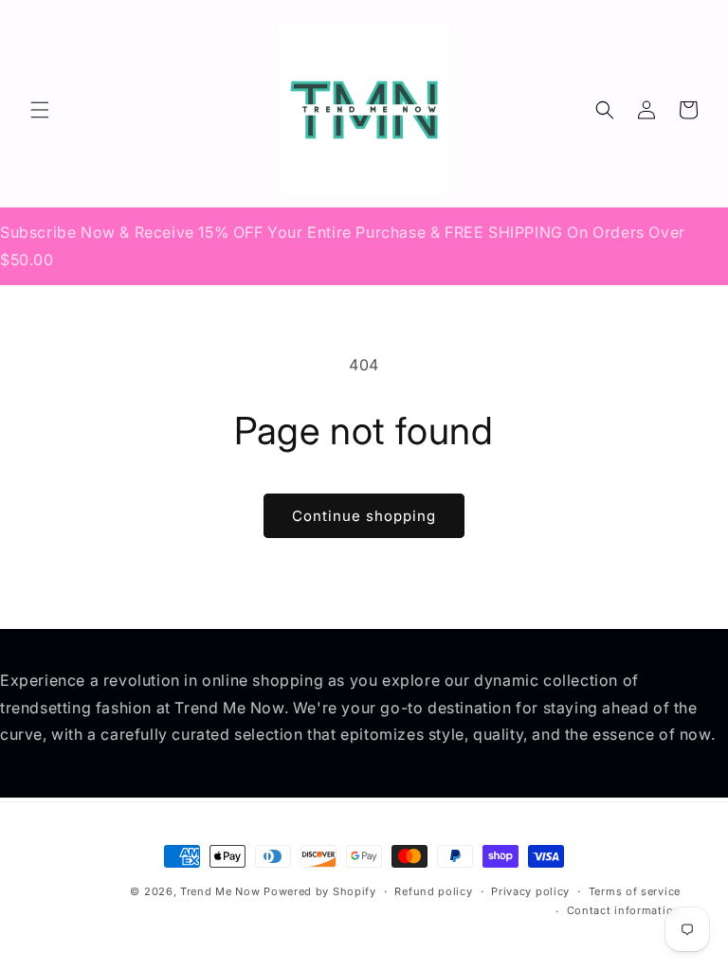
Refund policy (433, 891)
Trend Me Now (220, 891)
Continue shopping (364, 516)
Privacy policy (530, 891)
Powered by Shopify (320, 891)
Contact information (624, 910)
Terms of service (635, 891)
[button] (40, 110)
